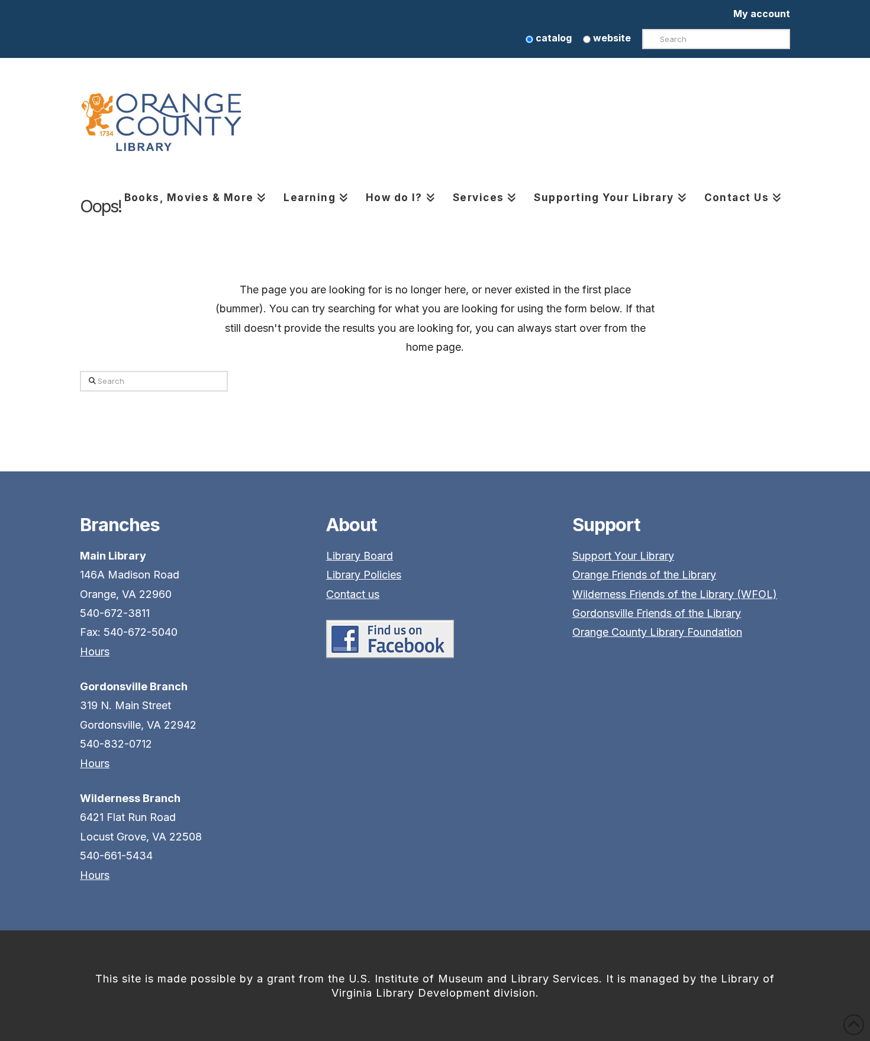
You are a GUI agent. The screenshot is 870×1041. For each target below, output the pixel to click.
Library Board (359, 555)
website (611, 38)
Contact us (352, 594)
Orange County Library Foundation (657, 632)
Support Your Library (623, 555)
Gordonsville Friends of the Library (656, 613)
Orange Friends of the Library (644, 574)
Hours (94, 651)
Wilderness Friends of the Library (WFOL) (674, 594)
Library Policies (363, 574)
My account (761, 14)
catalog (552, 38)
